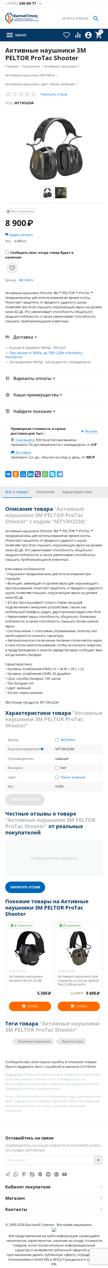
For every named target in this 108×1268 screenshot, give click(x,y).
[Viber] (38, 474)
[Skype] (52, 474)
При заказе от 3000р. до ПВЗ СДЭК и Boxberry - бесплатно (44, 354)
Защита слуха (72, 1041)
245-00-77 (20, 3)
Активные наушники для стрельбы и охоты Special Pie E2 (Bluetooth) (78, 980)
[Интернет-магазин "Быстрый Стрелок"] (22, 18)
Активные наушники (34, 1041)
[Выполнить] (98, 1159)
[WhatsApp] (45, 474)
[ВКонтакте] (8, 474)
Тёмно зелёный (72, 777)
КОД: (9, 102)
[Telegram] (60, 474)
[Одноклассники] (16, 474)
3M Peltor (67, 740)
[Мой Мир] (23, 474)
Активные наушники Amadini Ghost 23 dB (26, 978)
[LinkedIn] (30, 474)
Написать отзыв (54, 94)
